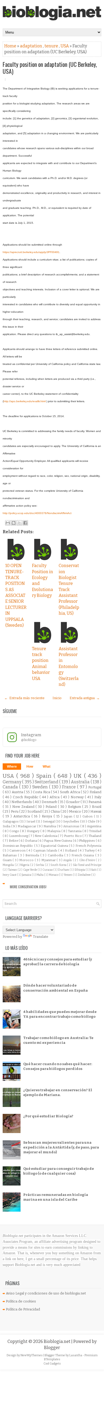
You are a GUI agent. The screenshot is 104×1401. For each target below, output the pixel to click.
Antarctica (22, 816)
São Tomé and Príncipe (87, 865)
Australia (80, 781)
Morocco (26, 860)
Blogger (52, 1347)
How (29, 766)
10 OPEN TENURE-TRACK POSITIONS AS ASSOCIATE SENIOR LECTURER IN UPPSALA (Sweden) (16, 595)
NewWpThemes (32, 1355)
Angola (68, 860)
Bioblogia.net (57, 1341)
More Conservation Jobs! (28, 886)
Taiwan (13, 869)
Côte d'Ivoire (87, 860)
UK (79, 776)
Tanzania (75, 831)
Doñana (31, 840)
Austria (18, 792)
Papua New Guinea (58, 840)
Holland (71, 850)
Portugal (94, 787)
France (69, 786)
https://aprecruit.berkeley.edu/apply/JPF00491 (31, 252)
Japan (69, 816)
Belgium (75, 807)
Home (10, 45)
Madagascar (27, 826)
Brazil (96, 807)
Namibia (50, 826)
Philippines (87, 840)
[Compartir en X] (19, 523)
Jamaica (27, 875)
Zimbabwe (84, 875)
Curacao (47, 869)
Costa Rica (42, 792)
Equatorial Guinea (55, 846)
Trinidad (95, 831)
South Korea (58, 865)
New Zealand (24, 807)
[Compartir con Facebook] (25, 523)
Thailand (95, 836)
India (7, 826)
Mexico (75, 811)
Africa (55, 797)
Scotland (34, 811)
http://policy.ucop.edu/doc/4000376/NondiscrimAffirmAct (37, 513)
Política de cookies (21, 1301)
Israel (31, 821)
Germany (12, 781)
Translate (40, 937)
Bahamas (10, 855)
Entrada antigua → (85, 698)
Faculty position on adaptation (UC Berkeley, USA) (50, 68)
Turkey (90, 850)
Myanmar (49, 860)
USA (65, 45)
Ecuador (73, 802)
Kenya (48, 816)
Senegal (49, 821)
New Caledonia (46, 836)
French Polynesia (88, 846)
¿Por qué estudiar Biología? (48, 1116)
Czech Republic (26, 797)
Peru (15, 811)
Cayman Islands (45, 850)
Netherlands (22, 802)
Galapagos (11, 821)
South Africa (70, 792)
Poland (52, 807)
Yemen (68, 875)
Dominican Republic (18, 846)
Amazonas (71, 826)
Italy (97, 797)
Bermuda (32, 855)
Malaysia (54, 831)
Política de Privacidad (23, 1309)
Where (12, 766)
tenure (52, 45)
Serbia (40, 865)
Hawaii (95, 811)
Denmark (50, 802)
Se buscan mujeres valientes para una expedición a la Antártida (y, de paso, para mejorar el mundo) (61, 1147)
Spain (45, 776)
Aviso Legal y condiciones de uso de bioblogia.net (46, 1293)
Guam (8, 860)
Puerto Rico (73, 836)
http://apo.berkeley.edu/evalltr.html (24, 401)
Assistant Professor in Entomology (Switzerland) (69, 666)
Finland (95, 792)
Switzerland (47, 781)
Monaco (54, 875)
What (46, 766)
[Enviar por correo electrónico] (7, 523)
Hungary (33, 831)
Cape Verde (30, 869)
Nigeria (25, 865)
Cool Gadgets (52, 1363)
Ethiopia (80, 869)
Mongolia (9, 865)
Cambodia (56, 855)
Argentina (94, 826)
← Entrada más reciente (24, 698)
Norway (78, 797)
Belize (14, 840)
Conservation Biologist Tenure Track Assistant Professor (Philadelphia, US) (69, 589)
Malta (40, 875)
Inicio (57, 698)
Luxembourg (19, 836)
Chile (92, 821)
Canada (11, 786)
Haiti (93, 869)
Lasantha (76, 1355)
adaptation (31, 45)
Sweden (40, 786)
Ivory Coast (10, 875)
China (56, 811)
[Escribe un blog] (13, 523)
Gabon (88, 816)
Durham (64, 869)
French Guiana (83, 855)
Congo (14, 831)
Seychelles (71, 821)
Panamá (95, 802)
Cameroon (17, 850)
